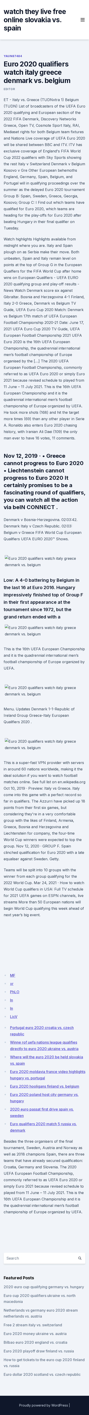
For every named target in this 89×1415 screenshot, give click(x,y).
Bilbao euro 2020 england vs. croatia (35, 1342)
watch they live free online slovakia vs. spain (35, 19)
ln (11, 1000)
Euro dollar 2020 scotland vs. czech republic (42, 1374)
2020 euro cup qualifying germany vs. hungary (44, 1287)
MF (12, 975)
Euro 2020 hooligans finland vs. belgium (44, 1086)
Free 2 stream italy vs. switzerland (33, 1325)
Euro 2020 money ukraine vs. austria (35, 1333)
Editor (9, 89)
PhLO (14, 992)
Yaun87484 (13, 56)
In (11, 1008)
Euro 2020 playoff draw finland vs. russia (39, 1351)
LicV (13, 1016)
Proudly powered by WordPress (43, 1405)
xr (11, 983)
